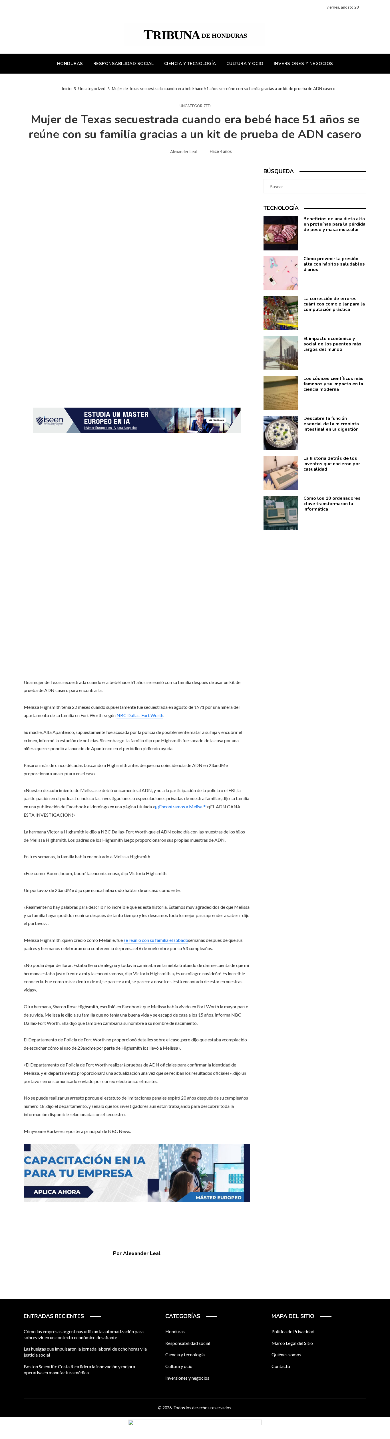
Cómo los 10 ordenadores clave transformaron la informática (332, 503)
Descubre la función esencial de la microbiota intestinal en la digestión (331, 423)
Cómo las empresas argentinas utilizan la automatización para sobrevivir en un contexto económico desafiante (84, 1334)
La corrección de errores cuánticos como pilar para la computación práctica (334, 304)
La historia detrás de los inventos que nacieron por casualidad (331, 463)
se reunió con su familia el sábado (156, 940)
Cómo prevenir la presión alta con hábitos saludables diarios (334, 264)
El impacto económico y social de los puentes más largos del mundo (332, 344)
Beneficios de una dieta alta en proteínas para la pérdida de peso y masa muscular (334, 224)
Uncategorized (195, 106)
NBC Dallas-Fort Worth (139, 715)
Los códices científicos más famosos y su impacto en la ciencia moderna (333, 383)
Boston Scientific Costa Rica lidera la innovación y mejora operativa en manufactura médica (79, 1369)
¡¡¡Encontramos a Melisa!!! (181, 806)
